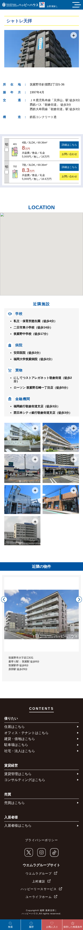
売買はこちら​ (14, 803)
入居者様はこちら (17, 825)
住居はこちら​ (14, 726)
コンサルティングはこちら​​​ (24, 780)
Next (79, 599)
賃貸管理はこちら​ (17, 774)
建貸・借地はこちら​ (19, 739)
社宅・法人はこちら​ (19, 751)
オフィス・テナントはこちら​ (26, 733)
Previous (4, 599)
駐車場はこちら (16, 745)
